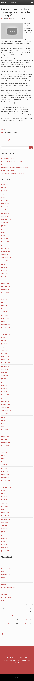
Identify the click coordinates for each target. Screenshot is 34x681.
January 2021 (5, 398)
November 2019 (5, 442)
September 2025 (6, 219)
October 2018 (5, 484)
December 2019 (5, 439)
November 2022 (5, 328)
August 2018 (4, 490)
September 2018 (6, 487)
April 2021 (4, 388)
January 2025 (5, 245)
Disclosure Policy (6, 597)
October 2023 (5, 293)
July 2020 (3, 417)
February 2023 (5, 318)
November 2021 (5, 366)
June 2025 (4, 229)
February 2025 (5, 242)
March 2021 (4, 391)
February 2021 (5, 395)
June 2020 (4, 420)
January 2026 (5, 207)
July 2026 (3, 187)
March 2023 (4, 315)
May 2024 (4, 270)
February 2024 (5, 280)
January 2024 (5, 283)
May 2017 (4, 538)
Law (4, 129)
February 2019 (5, 471)
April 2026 (4, 197)
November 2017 (5, 519)
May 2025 (4, 232)
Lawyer (3, 577)
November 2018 (5, 481)
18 (8, 623)
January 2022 (5, 360)
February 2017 (5, 548)
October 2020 (5, 407)
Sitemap (3, 600)
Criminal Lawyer (5, 568)
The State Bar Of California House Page (12, 173)
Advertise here (5, 591)
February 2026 (5, 203)
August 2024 (4, 261)
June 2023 (4, 305)
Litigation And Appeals (7, 170)
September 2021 (6, 372)
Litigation (4, 584)
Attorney (3, 562)
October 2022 (5, 331)
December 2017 (5, 516)
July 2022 (3, 340)
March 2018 (4, 506)
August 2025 (4, 223)
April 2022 (4, 350)
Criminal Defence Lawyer (8, 565)
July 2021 (3, 379)
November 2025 (5, 213)
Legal (2, 581)
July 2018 (3, 493)
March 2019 (4, 468)
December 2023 (5, 286)
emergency (10, 132)
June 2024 (4, 267)
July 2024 (3, 264)
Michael (22, 19)
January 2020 (5, 436)
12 (12, 619)
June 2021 (4, 382)
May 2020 (4, 423)
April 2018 (4, 503)
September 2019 (6, 449)
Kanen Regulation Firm (9, 140)
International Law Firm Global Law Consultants (14, 167)
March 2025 (4, 238)
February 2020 (5, 433)
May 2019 (4, 462)
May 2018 (4, 500)
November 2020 (5, 404)
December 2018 (5, 477)
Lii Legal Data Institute (7, 158)
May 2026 (4, 194)
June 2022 (4, 344)
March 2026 (4, 200)
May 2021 (4, 385)
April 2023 (4, 312)
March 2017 (4, 544)
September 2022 (6, 334)
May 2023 (4, 309)
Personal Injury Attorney (8, 587)
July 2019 (3, 455)
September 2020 (6, 411)
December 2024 (5, 248)
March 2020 (4, 430)
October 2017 (5, 522)
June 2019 (4, 458)
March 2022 (4, 353)
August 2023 (4, 299)
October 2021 (5, 369)
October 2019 (5, 446)
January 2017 (5, 551)
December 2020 (5, 401)
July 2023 (3, 302)
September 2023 (6, 296)
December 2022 (5, 324)
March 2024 (4, 277)
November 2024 (5, 251)
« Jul (2, 634)
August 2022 (4, 337)
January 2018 (5, 513)
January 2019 (5, 474)
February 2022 (5, 356)
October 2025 (5, 216)
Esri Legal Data (27, 140)
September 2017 (6, 525)
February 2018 (5, 509)
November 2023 (5, 289)
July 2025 (3, 226)
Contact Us (4, 594)
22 (26, 623)
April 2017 (4, 541)
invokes (16, 132)
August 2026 (4, 184)
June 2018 (4, 497)
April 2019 (4, 465)
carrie (4, 132)
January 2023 (5, 321)
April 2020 (4, 426)
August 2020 (4, 414)
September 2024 (6, 258)
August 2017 (4, 528)
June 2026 (4, 191)
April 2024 (4, 273)
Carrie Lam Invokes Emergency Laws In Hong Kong (15, 12)
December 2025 (5, 210)
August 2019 (4, 452)
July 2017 (3, 532)
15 (26, 619)
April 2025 (4, 235)
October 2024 (5, 254)
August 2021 (4, 375)
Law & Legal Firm (6, 574)
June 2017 (4, 535)
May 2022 (4, 347)
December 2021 (5, 363)
